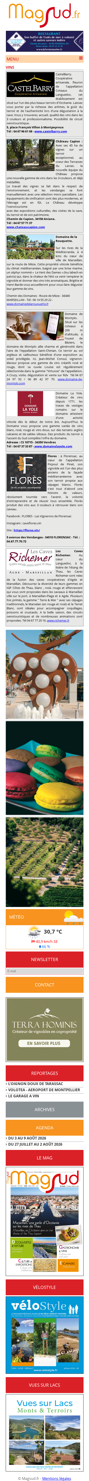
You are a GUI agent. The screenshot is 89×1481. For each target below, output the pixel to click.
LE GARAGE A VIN (23, 1095)
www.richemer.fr (58, 620)
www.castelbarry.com (50, 131)
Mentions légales (56, 1478)
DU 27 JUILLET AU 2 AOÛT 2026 (35, 1144)
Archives (45, 1109)
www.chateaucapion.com (26, 227)
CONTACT (44, 985)
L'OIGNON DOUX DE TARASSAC (35, 1083)
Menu (13, 59)
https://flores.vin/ (27, 530)
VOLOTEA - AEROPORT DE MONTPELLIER (44, 1089)
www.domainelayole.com (53, 446)
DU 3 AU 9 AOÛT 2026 (27, 1138)
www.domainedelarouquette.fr (28, 304)
